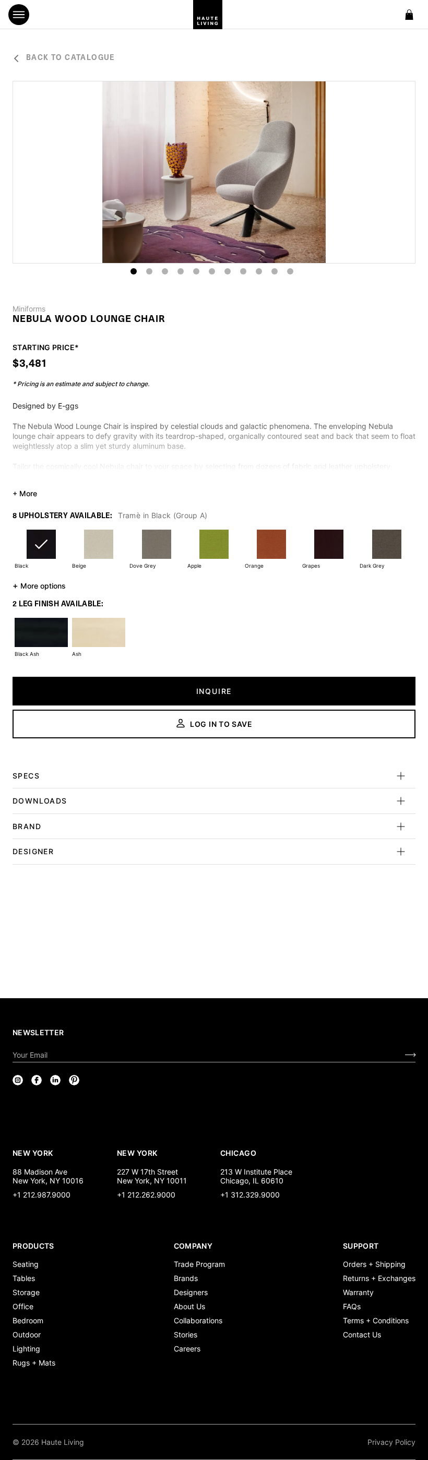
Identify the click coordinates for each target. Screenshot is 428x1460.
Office (23, 1306)
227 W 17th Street (147, 1171)
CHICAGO (238, 1152)
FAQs (352, 1306)
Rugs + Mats (34, 1362)
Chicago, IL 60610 (251, 1180)
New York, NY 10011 (152, 1180)
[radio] (41, 551)
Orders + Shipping (374, 1264)
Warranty (358, 1292)
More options (39, 585)
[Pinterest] (74, 1080)
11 (290, 271)
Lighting (26, 1348)
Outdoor (27, 1334)
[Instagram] (18, 1080)
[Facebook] (36, 1080)
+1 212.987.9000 (41, 1194)
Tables (24, 1278)
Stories (185, 1334)
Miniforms (29, 309)
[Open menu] (18, 14)
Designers (191, 1292)
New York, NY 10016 (48, 1180)
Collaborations (198, 1320)
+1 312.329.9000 (250, 1194)
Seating (26, 1264)
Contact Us (362, 1334)
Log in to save (221, 724)
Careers (187, 1348)
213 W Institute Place (256, 1171)
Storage (26, 1292)
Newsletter (38, 1032)
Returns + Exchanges (379, 1278)
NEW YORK (34, 1152)
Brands (186, 1278)
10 (274, 271)
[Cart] (409, 14)
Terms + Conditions (376, 1320)
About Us (189, 1306)
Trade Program (199, 1264)
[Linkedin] (55, 1080)
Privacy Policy (391, 1442)
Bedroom (28, 1320)
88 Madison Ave (40, 1171)
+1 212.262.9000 (146, 1194)
